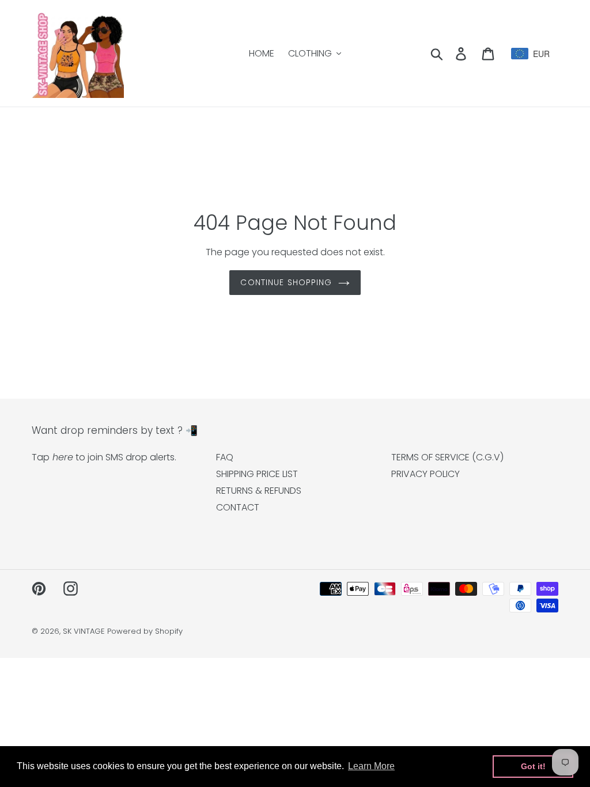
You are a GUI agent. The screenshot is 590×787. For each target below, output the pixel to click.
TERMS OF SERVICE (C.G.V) (447, 457)
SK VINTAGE (84, 631)
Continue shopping (286, 282)
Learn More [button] (371, 766)
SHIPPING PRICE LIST (257, 473)
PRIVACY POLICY (425, 473)
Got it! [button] (533, 766)
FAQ (224, 457)
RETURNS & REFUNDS (258, 490)
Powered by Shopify (145, 631)
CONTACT (237, 507)
